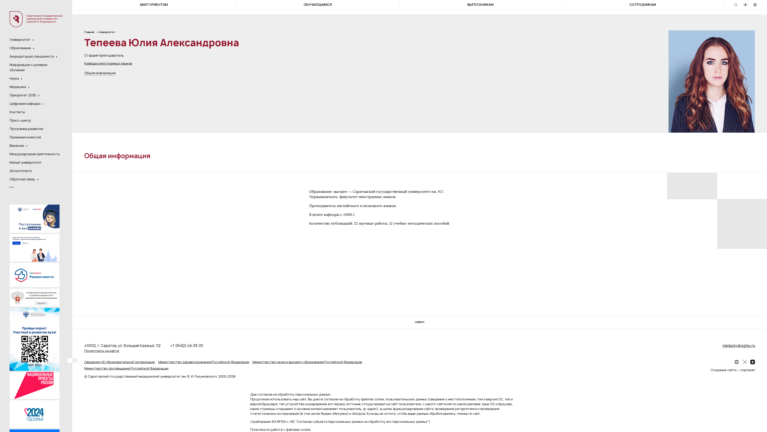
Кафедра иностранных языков (108, 63)
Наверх (419, 322)
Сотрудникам (642, 4)
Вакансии (17, 145)
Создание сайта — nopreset (733, 370)
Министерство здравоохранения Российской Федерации (203, 362)
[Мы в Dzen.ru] (753, 362)
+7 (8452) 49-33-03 (186, 345)
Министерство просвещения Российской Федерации (126, 368)
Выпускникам (480, 4)
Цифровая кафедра (25, 103)
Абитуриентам (154, 4)
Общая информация (100, 73)
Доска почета (21, 171)
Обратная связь (23, 179)
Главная (89, 32)
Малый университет (26, 162)
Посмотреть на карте (101, 351)
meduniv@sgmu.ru (738, 345)
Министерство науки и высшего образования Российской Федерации (307, 362)
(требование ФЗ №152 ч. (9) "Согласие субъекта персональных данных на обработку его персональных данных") (340, 421)
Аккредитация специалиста (32, 56)
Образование (21, 48)
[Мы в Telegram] (745, 362)
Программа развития (26, 129)
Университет (20, 39)
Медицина (18, 87)
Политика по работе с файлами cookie (280, 429)
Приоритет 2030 (23, 95)
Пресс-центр (20, 120)
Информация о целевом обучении (28, 67)
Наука (15, 78)
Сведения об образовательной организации (119, 362)
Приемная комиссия (25, 137)
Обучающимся (318, 4)
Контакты (17, 112)
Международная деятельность (35, 154)
